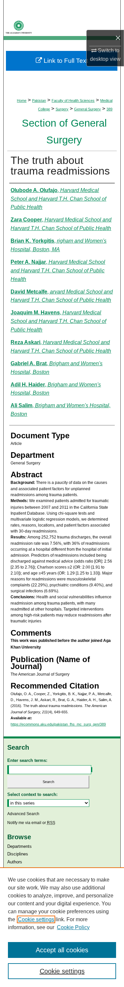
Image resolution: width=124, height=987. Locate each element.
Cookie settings (36, 919)
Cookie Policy (73, 927)
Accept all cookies (62, 950)
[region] (62, 927)
